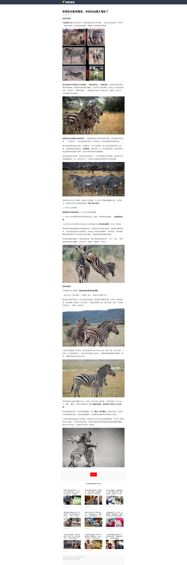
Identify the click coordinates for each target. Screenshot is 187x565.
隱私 (76, 558)
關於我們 (65, 558)
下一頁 (93, 474)
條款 (74, 558)
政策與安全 (70, 558)
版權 (79, 558)
